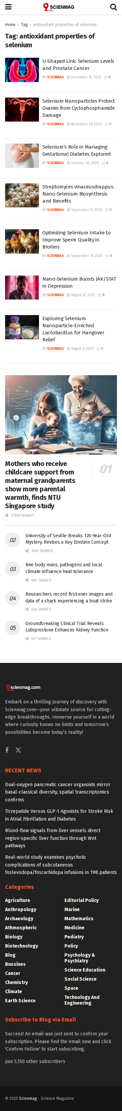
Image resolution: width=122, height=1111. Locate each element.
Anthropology (20, 909)
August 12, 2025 (82, 295)
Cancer (12, 973)
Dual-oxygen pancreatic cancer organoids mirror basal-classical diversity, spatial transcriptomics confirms (57, 792)
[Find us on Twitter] (18, 750)
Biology (13, 937)
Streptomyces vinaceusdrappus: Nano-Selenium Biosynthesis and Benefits (78, 194)
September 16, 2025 (86, 256)
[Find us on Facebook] (6, 751)
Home (10, 24)
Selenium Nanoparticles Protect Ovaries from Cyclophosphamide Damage (78, 108)
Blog (10, 955)
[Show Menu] (8, 7)
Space (71, 988)
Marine (72, 909)
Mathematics (79, 919)
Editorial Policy (81, 900)
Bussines (15, 964)
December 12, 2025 (85, 77)
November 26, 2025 (86, 124)
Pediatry (74, 937)
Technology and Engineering (82, 1000)
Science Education (84, 970)
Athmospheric (21, 928)
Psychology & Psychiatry (79, 958)
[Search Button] (113, 7)
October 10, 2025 (84, 163)
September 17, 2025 (86, 210)
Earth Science (20, 1001)
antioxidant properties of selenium (65, 24)
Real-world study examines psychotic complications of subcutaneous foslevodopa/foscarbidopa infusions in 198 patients (61, 864)
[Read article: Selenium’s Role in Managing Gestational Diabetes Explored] (22, 156)
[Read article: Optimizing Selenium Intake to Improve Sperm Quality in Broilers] (22, 241)
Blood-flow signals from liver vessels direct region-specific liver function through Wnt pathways (52, 838)
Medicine (74, 928)
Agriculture (17, 900)
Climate (13, 991)
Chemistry (16, 982)
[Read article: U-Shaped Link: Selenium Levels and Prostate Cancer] (22, 70)
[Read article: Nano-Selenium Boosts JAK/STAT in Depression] (22, 288)
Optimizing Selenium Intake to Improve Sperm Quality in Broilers (76, 240)
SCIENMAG (55, 77)
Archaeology (19, 919)
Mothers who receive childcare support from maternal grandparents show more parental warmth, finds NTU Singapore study (40, 485)
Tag (24, 24)
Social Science (80, 979)
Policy (71, 946)
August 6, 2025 (82, 349)
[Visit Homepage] (61, 7)
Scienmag (28, 1098)
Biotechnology (21, 946)
